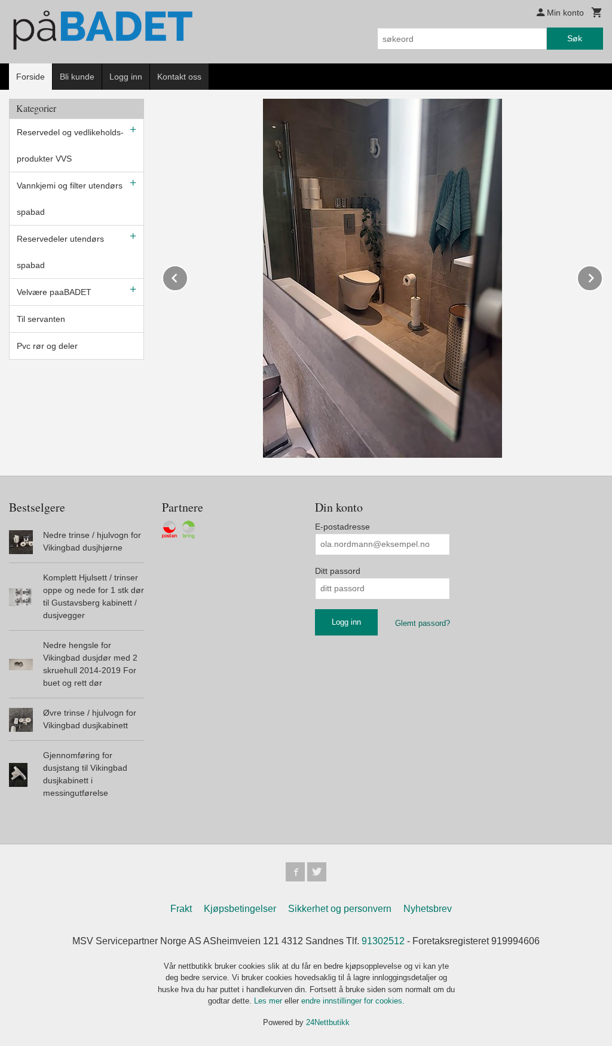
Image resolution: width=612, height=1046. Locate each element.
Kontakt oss (179, 76)
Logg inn (125, 76)
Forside (30, 76)
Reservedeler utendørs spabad (60, 252)
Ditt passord (337, 571)
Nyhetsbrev (427, 909)
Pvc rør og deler (47, 346)
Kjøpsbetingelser (240, 909)
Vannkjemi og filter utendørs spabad (70, 199)
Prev (187, 276)
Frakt (181, 909)
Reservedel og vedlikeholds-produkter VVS (70, 145)
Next (602, 276)
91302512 (383, 941)
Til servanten (41, 319)
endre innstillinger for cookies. (353, 1000)
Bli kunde (77, 76)
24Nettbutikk (328, 1022)
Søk (574, 38)
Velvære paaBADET (54, 292)
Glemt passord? (422, 623)
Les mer (269, 1000)
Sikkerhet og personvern (339, 909)
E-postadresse (342, 526)
